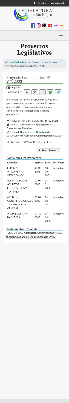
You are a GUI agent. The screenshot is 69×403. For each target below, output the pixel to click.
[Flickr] (56, 25)
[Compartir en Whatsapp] (50, 92)
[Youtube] (51, 25)
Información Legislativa (17, 62)
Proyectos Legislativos (44, 62)
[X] (45, 25)
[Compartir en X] (34, 92)
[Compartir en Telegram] (58, 92)
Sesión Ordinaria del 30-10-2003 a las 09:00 (31, 236)
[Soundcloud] (62, 25)
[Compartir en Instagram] (42, 92)
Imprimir (15, 87)
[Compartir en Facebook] (27, 92)
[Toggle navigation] (61, 35)
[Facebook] (34, 25)
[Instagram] (39, 25)
